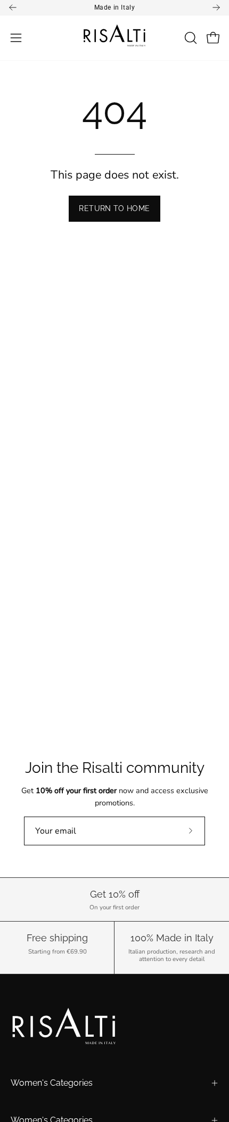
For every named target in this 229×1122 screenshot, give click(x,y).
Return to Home (114, 208)
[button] (189, 37)
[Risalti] (114, 37)
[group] (114, 7)
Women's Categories (52, 1083)
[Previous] (13, 7)
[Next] (216, 7)
